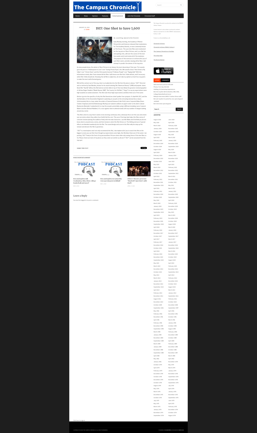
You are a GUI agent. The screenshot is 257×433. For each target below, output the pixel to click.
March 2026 (157, 125)
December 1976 (158, 380)
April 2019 (156, 215)
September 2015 (159, 260)
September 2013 (159, 287)
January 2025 (172, 140)
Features (105, 16)
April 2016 (156, 251)
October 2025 (158, 131)
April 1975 (171, 403)
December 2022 (158, 170)
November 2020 (173, 194)
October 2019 (172, 209)
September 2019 (159, 212)
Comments (165, 80)
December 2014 (158, 269)
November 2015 (158, 257)
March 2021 (171, 188)
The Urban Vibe (158, 55)
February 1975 (172, 406)
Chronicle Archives (159, 43)
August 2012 (157, 299)
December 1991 (173, 314)
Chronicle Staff (150, 16)
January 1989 (157, 347)
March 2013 (171, 290)
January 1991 (172, 323)
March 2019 (171, 215)
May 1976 (156, 388)
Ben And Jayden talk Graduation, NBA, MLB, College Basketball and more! (84, 181)
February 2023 (172, 167)
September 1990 (159, 329)
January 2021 (172, 191)
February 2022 (158, 179)
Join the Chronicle (133, 16)
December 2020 (158, 194)
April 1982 (171, 359)
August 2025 (157, 134)
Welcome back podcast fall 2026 (163, 84)
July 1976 (171, 385)
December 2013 (173, 281)
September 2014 (173, 272)
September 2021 (159, 185)
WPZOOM (181, 430)
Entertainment (118, 16)
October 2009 (158, 305)
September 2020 (173, 197)
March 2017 (171, 239)
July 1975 (156, 400)
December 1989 (173, 335)
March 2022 (171, 176)
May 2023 (156, 164)
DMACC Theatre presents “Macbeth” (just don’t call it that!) (137, 181)
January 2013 (172, 293)
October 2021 (172, 182)
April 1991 (156, 320)
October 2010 (172, 302)
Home (77, 16)
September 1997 (173, 308)
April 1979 (156, 368)
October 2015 (172, 257)
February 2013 (158, 293)
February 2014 (172, 278)
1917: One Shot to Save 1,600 (118, 28)
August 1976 (157, 385)
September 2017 (173, 236)
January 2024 (172, 155)
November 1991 (158, 317)
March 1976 (157, 391)
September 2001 (159, 308)
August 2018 (172, 224)
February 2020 (172, 203)
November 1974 (158, 412)
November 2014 (173, 269)
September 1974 (159, 415)
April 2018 (156, 227)
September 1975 (173, 397)
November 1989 (158, 338)
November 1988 (158, 350)
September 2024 (173, 146)
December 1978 (158, 374)
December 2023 (158, 158)
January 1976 (172, 391)
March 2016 (171, 251)
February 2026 (172, 125)
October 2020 (158, 197)
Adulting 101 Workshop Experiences (164, 89)
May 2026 (156, 122)
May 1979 (171, 365)
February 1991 (158, 323)
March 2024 (171, 152)
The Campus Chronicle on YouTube (164, 51)
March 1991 (171, 320)
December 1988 (173, 347)
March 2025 (171, 137)
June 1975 (171, 400)
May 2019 (171, 212)
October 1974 (172, 412)
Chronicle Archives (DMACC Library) (164, 47)
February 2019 (158, 218)
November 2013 (158, 284)
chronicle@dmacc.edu (165, 38)
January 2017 (172, 242)
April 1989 (171, 341)
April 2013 (156, 290)
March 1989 (157, 344)
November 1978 (173, 374)
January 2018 (172, 230)
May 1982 (156, 359)
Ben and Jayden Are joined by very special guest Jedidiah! (111, 180)
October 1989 (172, 338)
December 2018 (173, 218)
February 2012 (172, 299)
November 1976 (173, 380)
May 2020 (156, 200)
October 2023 (158, 161)
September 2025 (173, 131)
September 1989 (159, 341)
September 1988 (159, 353)
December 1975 (158, 394)
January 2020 (157, 206)
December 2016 (158, 245)
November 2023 (173, 158)
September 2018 (159, 224)
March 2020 (157, 203)
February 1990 (172, 332)
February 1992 (158, 314)
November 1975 (173, 394)
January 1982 (157, 362)
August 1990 (172, 329)
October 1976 (158, 383)
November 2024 (173, 143)
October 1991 (172, 317)
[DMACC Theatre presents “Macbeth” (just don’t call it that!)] (139, 169)
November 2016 (173, 245)
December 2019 (173, 206)
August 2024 (157, 149)
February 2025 (158, 140)
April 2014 (171, 275)
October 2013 (172, 284)
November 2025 (173, 128)
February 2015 (172, 266)
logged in (84, 200)
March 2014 (157, 278)
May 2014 (156, 275)
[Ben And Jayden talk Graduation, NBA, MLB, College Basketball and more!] (84, 169)
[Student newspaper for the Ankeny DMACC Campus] (107, 6)
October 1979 (158, 365)
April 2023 (171, 164)
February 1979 (158, 371)
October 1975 (158, 397)
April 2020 (171, 200)
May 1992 (156, 311)
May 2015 (156, 263)
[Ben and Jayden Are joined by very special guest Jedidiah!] (111, 169)
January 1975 (157, 409)
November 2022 (173, 170)
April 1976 (171, 388)
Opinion (95, 16)
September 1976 (173, 383)
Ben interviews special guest (162, 104)
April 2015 (171, 263)
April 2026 (171, 122)
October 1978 (158, 377)
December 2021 (173, 179)
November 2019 (158, 209)
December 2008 (173, 305)
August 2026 (157, 119)
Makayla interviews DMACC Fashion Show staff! (167, 96)
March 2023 (157, 167)
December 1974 (173, 409)
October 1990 (172, 326)
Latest (157, 80)
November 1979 (173, 362)
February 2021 (158, 191)
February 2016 (158, 254)
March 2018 (171, 227)
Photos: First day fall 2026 (161, 87)
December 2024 (158, 143)
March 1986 (171, 356)
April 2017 (156, 239)
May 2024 (171, 149)
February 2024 (158, 155)
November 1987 (173, 353)
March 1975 (157, 406)
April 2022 (156, 176)
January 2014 (157, 281)
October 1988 (172, 350)
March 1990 (157, 332)
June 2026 (171, 119)
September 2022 (173, 173)
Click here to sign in (79, 420)
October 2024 (158, 146)
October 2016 (158, 248)
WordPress (168, 430)
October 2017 (158, 236)
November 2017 (173, 233)
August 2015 (172, 260)
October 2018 (172, 221)
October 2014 (158, 272)
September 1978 (173, 377)
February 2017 (158, 242)
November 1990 (158, 326)
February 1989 (172, 344)
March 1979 (171, 368)
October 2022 (158, 173)
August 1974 (172, 415)
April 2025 (156, 137)
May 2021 (171, 185)
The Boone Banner (159, 60)
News (86, 16)
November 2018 (158, 221)
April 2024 (156, 152)
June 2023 (171, 161)
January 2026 (157, 128)
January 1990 (157, 335)
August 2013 (172, 287)
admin (87, 29)
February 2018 (158, 230)
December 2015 (173, 254)
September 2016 (173, 248)
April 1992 (171, 311)
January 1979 (172, 371)
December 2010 (158, 302)
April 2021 (156, 188)
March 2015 (157, 266)
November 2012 (158, 296)
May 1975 (156, 403)
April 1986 (156, 356)
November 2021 (158, 182)
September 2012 (173, 296)
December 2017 (158, 233)
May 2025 (171, 134)
